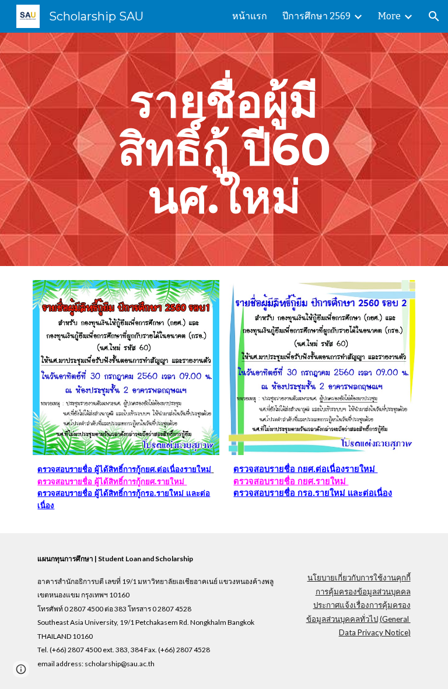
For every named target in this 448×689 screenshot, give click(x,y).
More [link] (389, 16)
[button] (434, 16)
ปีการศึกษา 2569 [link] (316, 16)
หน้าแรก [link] (249, 16)
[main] (223, 149)
